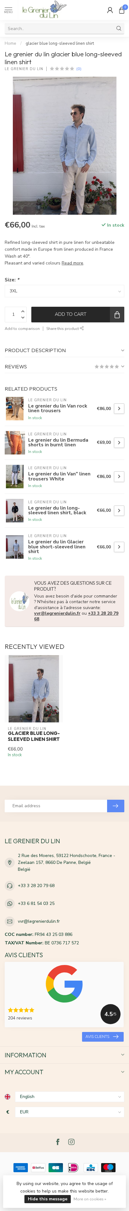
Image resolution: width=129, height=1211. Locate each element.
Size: (12, 279)
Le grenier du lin (24, 69)
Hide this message (47, 1199)
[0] (121, 10)
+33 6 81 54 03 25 (36, 903)
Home (10, 43)
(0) (78, 68)
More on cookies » (90, 1199)
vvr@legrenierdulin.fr (57, 613)
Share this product (63, 328)
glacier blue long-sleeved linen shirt (60, 43)
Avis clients (97, 1036)
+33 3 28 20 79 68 (36, 886)
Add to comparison (22, 328)
